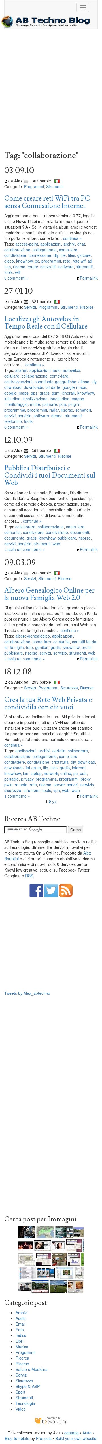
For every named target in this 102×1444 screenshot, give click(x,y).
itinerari (68, 393)
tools (8, 272)
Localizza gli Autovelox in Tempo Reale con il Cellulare (46, 323)
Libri (19, 1341)
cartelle (58, 750)
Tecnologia (25, 1403)
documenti (79, 532)
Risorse (87, 307)
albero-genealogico (32, 636)
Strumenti (54, 186)
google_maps (16, 393)
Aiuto (87, 1433)
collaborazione (17, 249)
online (65, 773)
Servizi (30, 307)
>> (54, 801)
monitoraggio (16, 404)
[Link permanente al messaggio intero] (5, 181)
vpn (56, 790)
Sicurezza (69, 688)
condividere (33, 532)
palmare (49, 404)
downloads (33, 387)
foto (29, 647)
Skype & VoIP (28, 1386)
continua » (72, 238)
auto (57, 370)
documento (14, 538)
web (56, 543)
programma (14, 410)
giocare (84, 255)
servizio (24, 415)
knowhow (24, 261)
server (59, 784)
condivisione (15, 255)
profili (86, 647)
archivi (69, 244)
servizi (10, 415)
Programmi (34, 186)
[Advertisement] (51, 91)
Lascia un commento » (24, 549)
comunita (12, 532)
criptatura (60, 762)
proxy (85, 779)
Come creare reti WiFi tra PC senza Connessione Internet (47, 202)
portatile (11, 779)
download (13, 387)
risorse (19, 266)
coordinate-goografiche (55, 381)
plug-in (74, 404)
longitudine (59, 398)
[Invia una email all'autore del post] (26, 181)
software (66, 266)
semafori (83, 410)
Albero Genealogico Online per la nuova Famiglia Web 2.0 (49, 594)
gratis (45, 393)
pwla (8, 784)
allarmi (21, 370)
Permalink (89, 278)
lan (25, 773)
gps (34, 393)
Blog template (17, 1438)
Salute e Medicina (32, 1369)
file (63, 255)
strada (57, 415)
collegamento (45, 249)
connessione (40, 255)
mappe (78, 398)
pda (62, 404)
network (51, 773)
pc (37, 261)
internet (79, 767)
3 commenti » (16, 278)
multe (35, 404)
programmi (51, 261)
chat (81, 244)
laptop (36, 773)
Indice (21, 1335)
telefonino (13, 421)
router (32, 266)
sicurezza (12, 790)
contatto (71, 1433)
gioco (9, 261)
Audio (21, 1318)
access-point (26, 244)
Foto (20, 1329)
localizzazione (35, 398)
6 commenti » (16, 427)
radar (54, 410)
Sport (20, 1392)
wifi (18, 272)
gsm (56, 393)
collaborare (25, 526)
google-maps (74, 387)
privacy (27, 779)
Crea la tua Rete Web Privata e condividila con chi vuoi (48, 703)
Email (21, 1324)
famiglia (17, 647)
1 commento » (17, 796)
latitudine (12, 398)
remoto (21, 784)
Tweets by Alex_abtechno (27, 993)
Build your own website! (76, 1438)
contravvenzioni (18, 381)
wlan (76, 790)
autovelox (71, 370)
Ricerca (22, 1358)
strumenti (84, 266)
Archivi (21, 1312)
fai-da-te (52, 387)
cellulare (11, 376)
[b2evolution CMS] (51, 1420)
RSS (29, 875)
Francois (44, 1438)
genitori (41, 647)
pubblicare (67, 538)
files (71, 255)
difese (83, 381)
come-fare (68, 249)
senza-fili (48, 266)
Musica (22, 1346)
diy (56, 255)
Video (21, 1409)
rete (66, 261)
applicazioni (50, 244)
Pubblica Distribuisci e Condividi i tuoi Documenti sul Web (49, 475)
